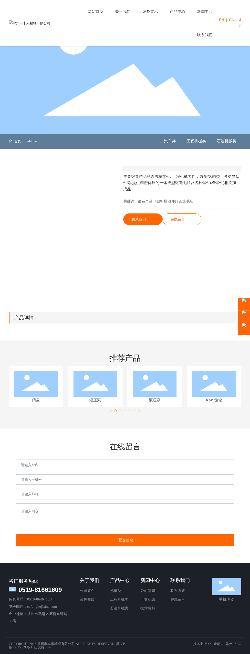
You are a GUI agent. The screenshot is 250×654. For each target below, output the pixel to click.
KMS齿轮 (214, 400)
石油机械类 (226, 141)
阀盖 (36, 400)
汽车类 (170, 141)
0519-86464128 (39, 599)
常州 (229, 644)
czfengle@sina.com (42, 606)
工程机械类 (196, 141)
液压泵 (95, 400)
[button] (110, 410)
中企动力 (217, 644)
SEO (238, 644)
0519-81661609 (40, 589)
